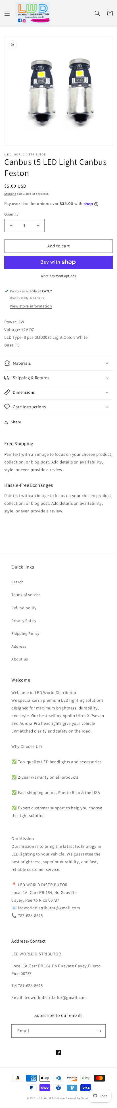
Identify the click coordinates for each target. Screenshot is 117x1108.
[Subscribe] (99, 1031)
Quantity (11, 214)
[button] (7, 13)
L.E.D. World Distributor (51, 1097)
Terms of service (26, 594)
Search (17, 581)
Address (18, 646)
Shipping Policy (25, 633)
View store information (31, 306)
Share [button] (16, 421)
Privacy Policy (23, 620)
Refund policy (24, 607)
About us (19, 659)
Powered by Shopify (78, 1097)
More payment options (58, 276)
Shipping (10, 194)
